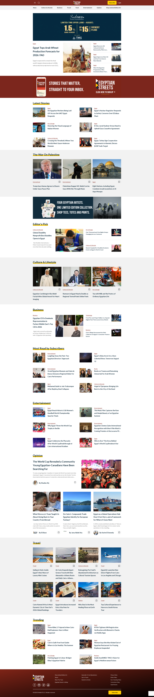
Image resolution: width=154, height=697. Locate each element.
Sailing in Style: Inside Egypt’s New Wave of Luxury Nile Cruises (41, 572)
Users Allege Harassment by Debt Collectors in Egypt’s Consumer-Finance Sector (98, 334)
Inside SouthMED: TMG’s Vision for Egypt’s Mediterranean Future (107, 659)
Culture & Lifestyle (46, 7)
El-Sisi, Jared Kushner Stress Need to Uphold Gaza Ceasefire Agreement (107, 127)
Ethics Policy (114, 677)
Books (96, 368)
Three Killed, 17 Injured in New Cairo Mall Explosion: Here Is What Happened (61, 630)
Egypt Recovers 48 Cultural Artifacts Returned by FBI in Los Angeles (100, 48)
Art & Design (51, 123)
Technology (89, 315)
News (34, 7)
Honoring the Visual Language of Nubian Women (59, 127)
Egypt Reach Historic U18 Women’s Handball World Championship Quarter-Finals (60, 413)
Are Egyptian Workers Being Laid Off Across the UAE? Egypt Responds (59, 113)
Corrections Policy (115, 682)
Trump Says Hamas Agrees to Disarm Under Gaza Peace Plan (46, 187)
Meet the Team (59, 679)
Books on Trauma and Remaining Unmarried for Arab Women (106, 372)
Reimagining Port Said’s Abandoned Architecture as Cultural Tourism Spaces (88, 572)
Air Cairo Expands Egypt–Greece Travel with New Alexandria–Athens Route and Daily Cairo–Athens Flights (65, 574)
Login (119, 2)
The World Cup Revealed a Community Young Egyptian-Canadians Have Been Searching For (54, 465)
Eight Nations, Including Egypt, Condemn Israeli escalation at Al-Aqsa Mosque (105, 189)
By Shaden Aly (44, 483)
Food (77, 7)
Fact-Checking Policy (116, 679)
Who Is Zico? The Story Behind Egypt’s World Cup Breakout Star (106, 442)
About (56, 677)
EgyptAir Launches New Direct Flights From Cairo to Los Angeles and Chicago (111, 572)
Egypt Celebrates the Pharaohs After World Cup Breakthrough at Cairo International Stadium (60, 443)
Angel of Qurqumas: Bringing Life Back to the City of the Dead (106, 387)
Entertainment (87, 7)
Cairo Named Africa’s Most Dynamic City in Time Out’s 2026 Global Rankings (43, 607)
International (36, 182)
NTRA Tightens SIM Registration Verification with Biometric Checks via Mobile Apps (107, 630)
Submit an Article (86, 679)
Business (59, 7)
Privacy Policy (114, 675)
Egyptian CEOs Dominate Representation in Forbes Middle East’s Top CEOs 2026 (43, 322)
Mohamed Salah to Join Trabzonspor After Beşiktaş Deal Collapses (61, 387)
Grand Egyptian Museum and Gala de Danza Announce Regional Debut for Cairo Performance (61, 373)
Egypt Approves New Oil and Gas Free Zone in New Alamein (100, 58)
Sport (49, 384)
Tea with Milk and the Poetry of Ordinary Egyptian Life (104, 295)
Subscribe (112, 2)
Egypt (34, 43)
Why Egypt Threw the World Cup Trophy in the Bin (60, 427)
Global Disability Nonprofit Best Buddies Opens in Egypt (42, 236)
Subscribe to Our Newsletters (89, 675)
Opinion (99, 7)
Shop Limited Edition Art (113, 7)
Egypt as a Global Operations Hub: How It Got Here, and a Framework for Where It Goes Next (107, 517)
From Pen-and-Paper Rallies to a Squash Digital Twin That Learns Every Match (98, 318)
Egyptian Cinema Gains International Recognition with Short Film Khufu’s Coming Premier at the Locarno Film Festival (107, 428)
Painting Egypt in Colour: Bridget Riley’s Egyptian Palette (60, 659)
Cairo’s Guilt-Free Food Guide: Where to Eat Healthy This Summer (60, 644)
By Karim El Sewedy (107, 533)
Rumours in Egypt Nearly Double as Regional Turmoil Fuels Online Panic (75, 295)
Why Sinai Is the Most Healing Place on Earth (86, 606)
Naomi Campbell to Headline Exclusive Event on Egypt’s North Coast (97, 249)
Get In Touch (85, 677)
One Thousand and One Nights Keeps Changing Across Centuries (97, 233)
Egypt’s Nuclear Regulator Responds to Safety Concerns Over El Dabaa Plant (107, 113)
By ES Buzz (43, 533)
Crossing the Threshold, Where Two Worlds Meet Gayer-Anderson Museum (61, 143)
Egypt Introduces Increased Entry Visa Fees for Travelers (66, 607)
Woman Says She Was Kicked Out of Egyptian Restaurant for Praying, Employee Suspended (107, 645)
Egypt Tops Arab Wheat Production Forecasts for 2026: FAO (46, 51)
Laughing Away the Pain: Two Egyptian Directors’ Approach (58, 357)
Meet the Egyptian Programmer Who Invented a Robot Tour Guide (100, 70)
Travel (69, 7)
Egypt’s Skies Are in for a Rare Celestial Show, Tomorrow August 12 (106, 358)
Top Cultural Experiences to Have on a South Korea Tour (111, 607)
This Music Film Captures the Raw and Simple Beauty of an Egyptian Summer (106, 413)
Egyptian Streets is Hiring (61, 682)
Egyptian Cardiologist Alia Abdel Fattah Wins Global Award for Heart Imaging (46, 296)
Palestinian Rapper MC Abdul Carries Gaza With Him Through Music (76, 187)
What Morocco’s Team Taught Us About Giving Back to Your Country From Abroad (46, 517)
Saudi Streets (114, 684)
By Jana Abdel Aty (75, 533)
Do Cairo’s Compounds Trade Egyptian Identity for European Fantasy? (75, 517)
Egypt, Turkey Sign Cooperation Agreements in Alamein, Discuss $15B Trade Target (105, 143)
